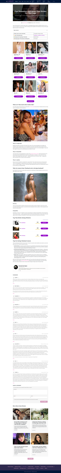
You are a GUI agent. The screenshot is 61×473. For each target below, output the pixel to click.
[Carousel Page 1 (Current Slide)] (17, 90)
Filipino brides (30, 466)
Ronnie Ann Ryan (24, 22)
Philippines (16, 1)
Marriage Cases (44, 1)
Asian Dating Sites (39, 1)
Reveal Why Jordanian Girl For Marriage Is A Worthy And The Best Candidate (20, 423)
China (25, 1)
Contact (41, 468)
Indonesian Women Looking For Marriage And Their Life (39, 422)
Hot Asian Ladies (33, 1)
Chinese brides (10, 466)
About (46, 468)
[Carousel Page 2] (42, 90)
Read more (15, 430)
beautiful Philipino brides (34, 153)
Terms (37, 468)
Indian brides (43, 466)
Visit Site (44, 222)
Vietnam (28, 1)
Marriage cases (23, 468)
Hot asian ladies (50, 466)
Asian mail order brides (25, 260)
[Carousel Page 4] (19, 90)
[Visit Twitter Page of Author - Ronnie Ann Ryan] (20, 270)
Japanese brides (18, 466)
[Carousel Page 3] (30, 90)
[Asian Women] (9, 1)
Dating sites (16, 468)
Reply (13, 283)
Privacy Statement (31, 468)
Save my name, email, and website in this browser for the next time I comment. (26, 399)
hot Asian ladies (31, 106)
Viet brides (37, 466)
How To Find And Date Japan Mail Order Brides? (21, 447)
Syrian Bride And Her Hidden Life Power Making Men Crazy (39, 447)
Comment (15, 389)
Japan (22, 1)
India (30, 1)
